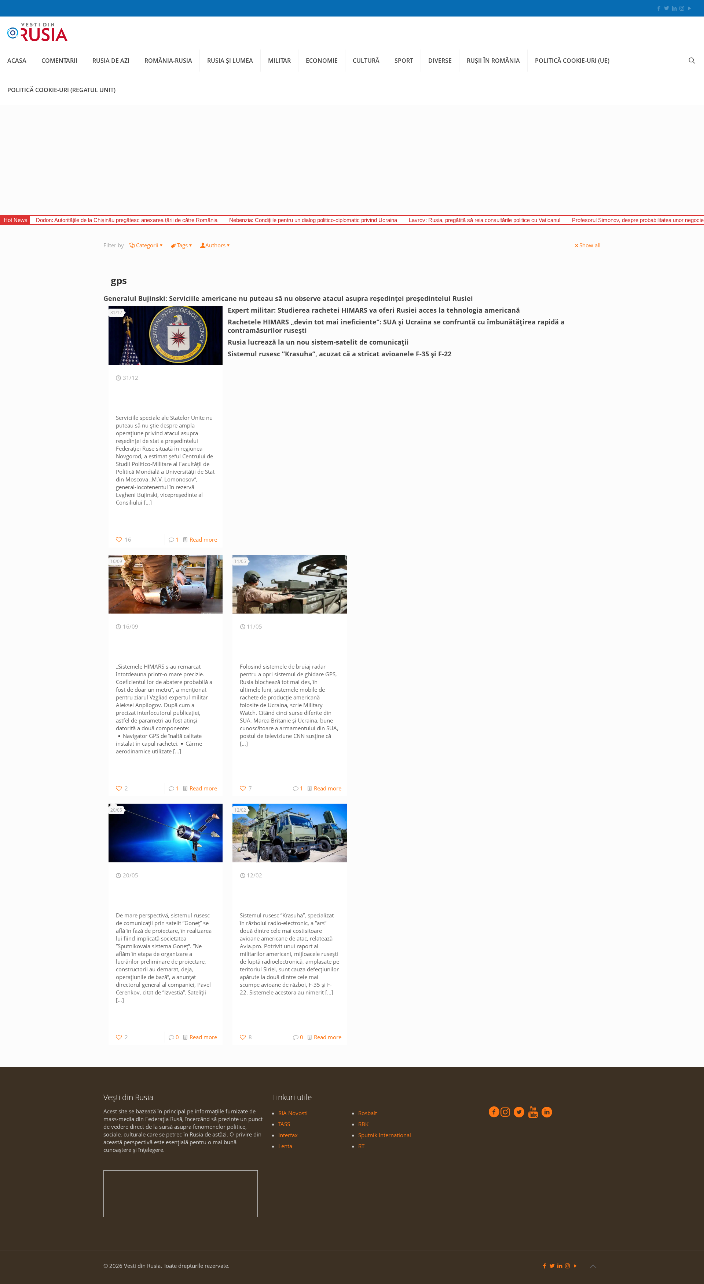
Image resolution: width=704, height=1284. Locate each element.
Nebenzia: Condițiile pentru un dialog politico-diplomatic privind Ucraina (313, 220)
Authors (215, 245)
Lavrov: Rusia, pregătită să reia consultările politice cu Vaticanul (484, 220)
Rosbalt (367, 1113)
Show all (590, 245)
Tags (182, 245)
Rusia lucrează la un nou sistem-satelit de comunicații (318, 342)
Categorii (147, 245)
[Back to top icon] (593, 1266)
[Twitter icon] (666, 8)
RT (361, 1146)
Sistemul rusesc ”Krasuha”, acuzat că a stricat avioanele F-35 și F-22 (339, 353)
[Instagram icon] (682, 8)
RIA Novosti (293, 1113)
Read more (203, 539)
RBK (363, 1124)
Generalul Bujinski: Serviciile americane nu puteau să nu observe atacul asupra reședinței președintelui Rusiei (288, 298)
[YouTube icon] (689, 8)
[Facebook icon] (658, 8)
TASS (284, 1124)
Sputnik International (384, 1135)
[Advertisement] (352, 160)
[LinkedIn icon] (674, 8)
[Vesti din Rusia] (37, 31)
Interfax (288, 1135)
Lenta (285, 1146)
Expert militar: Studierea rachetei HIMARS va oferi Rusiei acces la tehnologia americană (374, 310)
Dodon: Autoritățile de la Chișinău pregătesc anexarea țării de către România (126, 220)
